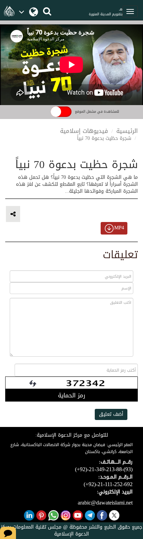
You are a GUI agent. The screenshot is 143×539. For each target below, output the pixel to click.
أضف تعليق (111, 414)
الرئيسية (127, 130)
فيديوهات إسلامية (84, 130)
